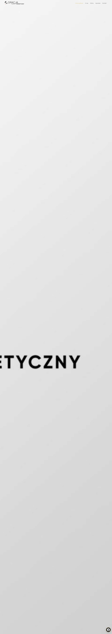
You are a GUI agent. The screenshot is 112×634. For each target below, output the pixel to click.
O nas (86, 3)
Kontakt (104, 3)
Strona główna (79, 3)
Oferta (92, 3)
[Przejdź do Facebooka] (108, 629)
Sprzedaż (98, 3)
